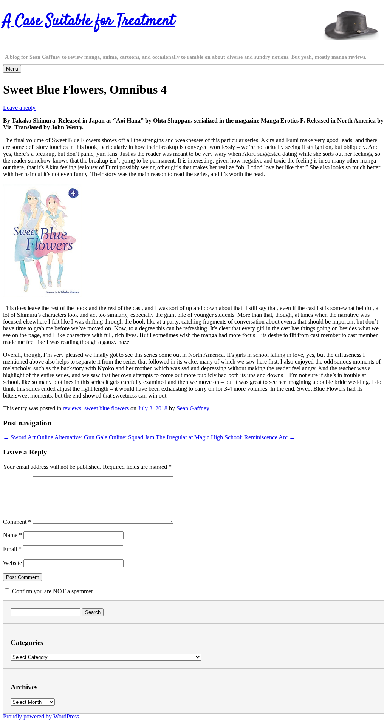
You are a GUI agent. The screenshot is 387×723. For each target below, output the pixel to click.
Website (12, 563)
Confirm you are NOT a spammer (52, 591)
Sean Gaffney (192, 408)
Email (12, 549)
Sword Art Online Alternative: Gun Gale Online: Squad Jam (78, 437)
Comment (17, 522)
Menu (12, 69)
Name (12, 535)
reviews (72, 408)
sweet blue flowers (106, 408)
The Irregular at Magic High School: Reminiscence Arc (225, 437)
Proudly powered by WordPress (41, 716)
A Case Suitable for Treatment (89, 21)
